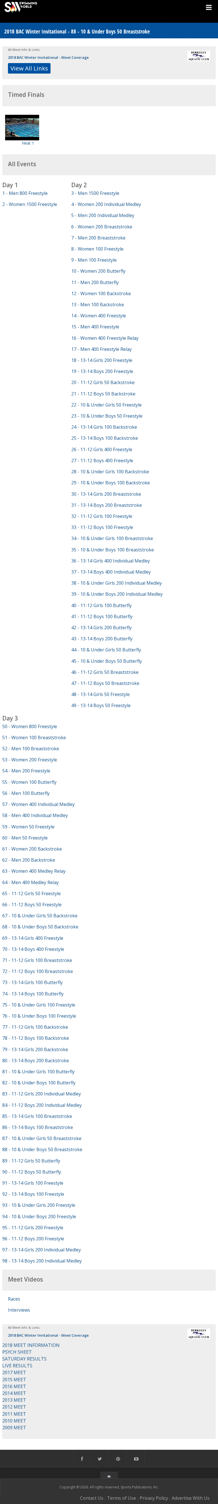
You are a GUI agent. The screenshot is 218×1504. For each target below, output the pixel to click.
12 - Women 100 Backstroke (101, 293)
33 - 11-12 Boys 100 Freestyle (102, 527)
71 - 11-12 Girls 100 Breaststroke (37, 960)
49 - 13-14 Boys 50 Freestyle (101, 705)
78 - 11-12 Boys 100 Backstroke (35, 1038)
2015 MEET (14, 1379)
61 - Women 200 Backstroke (32, 849)
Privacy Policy (154, 1498)
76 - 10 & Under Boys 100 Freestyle (39, 1016)
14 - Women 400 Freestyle (98, 316)
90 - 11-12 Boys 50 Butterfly (31, 1172)
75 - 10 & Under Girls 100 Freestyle (38, 1005)
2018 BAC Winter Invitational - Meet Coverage (48, 57)
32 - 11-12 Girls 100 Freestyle (101, 516)
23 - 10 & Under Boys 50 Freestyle (106, 416)
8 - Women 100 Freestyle (97, 249)
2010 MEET (14, 1421)
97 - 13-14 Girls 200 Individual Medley (41, 1250)
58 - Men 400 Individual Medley (35, 815)
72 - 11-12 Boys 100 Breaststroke (37, 971)
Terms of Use (121, 1498)
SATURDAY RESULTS (24, 1359)
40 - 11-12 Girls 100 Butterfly (101, 605)
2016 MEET (14, 1386)
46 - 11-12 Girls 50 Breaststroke (105, 672)
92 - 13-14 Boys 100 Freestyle (33, 1194)
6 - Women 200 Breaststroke (101, 227)
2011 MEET (14, 1414)
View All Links (29, 68)
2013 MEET (14, 1400)
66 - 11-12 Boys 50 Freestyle (32, 904)
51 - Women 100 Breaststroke (34, 737)
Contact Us (91, 1498)
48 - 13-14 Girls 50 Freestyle (100, 694)
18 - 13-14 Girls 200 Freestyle (101, 360)
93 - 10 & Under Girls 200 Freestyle (38, 1205)
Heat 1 (28, 143)
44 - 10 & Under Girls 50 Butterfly (106, 650)
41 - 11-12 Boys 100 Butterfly (102, 616)
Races (14, 1299)
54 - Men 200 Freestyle (26, 771)
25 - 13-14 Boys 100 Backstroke (104, 438)
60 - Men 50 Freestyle (25, 838)
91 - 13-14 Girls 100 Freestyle (32, 1183)
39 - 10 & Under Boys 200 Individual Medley (117, 594)
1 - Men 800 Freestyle (25, 193)
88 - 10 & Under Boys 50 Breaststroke (42, 1149)
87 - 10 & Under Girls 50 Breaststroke (41, 1138)
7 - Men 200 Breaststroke (98, 238)
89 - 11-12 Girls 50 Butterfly (31, 1161)
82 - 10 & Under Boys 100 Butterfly (39, 1083)
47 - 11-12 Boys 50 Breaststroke (105, 683)
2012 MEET (14, 1407)
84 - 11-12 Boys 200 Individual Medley (42, 1105)
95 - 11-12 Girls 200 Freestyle (32, 1227)
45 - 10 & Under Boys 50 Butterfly (106, 661)
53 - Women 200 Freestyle (29, 760)
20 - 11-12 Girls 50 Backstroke (103, 382)
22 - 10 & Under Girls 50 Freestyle (106, 405)
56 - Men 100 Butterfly (26, 793)
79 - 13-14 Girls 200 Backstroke (35, 1049)
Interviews (19, 1310)
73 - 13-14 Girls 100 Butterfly (32, 982)
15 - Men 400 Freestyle (95, 327)
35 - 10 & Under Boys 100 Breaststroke (112, 550)
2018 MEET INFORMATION (31, 1345)
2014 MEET (14, 1393)
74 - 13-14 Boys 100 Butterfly (33, 994)
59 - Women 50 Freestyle (28, 827)
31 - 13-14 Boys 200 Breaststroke (106, 505)
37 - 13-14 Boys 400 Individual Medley (111, 572)
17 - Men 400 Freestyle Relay (101, 349)
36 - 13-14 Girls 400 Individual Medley (110, 561)
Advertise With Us (190, 1498)
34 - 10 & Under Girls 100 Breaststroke (112, 538)
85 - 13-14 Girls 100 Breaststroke (37, 1116)
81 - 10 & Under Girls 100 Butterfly (38, 1071)
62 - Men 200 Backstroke (28, 860)
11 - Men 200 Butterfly (95, 282)
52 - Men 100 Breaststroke (30, 748)
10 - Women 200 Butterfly (98, 271)
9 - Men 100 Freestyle (94, 260)
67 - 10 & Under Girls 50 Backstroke (39, 916)
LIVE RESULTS (17, 1366)
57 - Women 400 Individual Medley (38, 804)
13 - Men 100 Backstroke (97, 304)
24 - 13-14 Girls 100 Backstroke (104, 427)
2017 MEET (14, 1372)
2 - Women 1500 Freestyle (29, 204)
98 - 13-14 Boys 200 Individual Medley (42, 1261)
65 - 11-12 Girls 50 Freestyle (31, 893)
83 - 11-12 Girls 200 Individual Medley (41, 1094)
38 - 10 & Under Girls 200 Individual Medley (116, 583)
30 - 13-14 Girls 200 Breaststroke (106, 494)
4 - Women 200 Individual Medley (106, 204)
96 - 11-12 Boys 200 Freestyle (33, 1239)
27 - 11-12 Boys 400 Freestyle (102, 460)
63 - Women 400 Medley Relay (34, 871)
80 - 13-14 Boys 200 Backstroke (35, 1060)
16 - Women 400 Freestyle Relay (105, 338)
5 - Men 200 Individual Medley (102, 215)
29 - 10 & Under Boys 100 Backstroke (110, 483)
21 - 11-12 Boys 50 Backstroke (103, 394)
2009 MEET (14, 1427)
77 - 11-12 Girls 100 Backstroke (35, 1027)
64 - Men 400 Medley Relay (30, 882)
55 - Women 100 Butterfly (29, 782)
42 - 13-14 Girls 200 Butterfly (101, 627)
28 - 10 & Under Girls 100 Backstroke (110, 471)
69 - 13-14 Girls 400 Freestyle (32, 938)
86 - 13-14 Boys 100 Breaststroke (37, 1127)
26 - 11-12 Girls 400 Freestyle (101, 449)
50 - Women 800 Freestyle (29, 726)
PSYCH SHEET (17, 1352)
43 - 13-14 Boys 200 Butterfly (102, 639)
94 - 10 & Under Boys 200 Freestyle (39, 1216)
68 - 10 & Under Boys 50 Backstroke (40, 927)
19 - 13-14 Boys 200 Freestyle (102, 371)
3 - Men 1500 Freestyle (95, 193)
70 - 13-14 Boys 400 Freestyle (33, 949)
